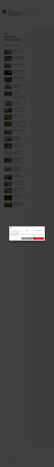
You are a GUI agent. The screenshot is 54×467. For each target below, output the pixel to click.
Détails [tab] (27, 230)
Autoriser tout (38, 238)
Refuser (16, 238)
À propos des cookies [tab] (39, 230)
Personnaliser (26, 238)
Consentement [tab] (15, 230)
